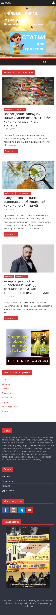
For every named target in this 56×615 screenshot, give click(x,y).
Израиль (6, 402)
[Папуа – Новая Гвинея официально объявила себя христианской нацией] (28, 162)
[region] (28, 31)
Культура (9, 276)
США (4, 379)
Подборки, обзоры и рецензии (23, 24)
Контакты (6, 476)
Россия (5, 388)
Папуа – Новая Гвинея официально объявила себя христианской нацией (25, 201)
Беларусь (6, 393)
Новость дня (21, 276)
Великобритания (10, 406)
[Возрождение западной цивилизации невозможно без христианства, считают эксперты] (28, 79)
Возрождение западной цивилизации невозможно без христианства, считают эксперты (28, 119)
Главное (8, 109)
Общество (20, 109)
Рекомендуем (23, 193)
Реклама (6, 485)
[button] (8, 3)
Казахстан (7, 397)
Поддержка (7, 481)
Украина (6, 384)
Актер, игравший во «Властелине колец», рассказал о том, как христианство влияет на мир (26, 287)
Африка (5, 411)
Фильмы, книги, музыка (21, 16)
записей (8, 490)
